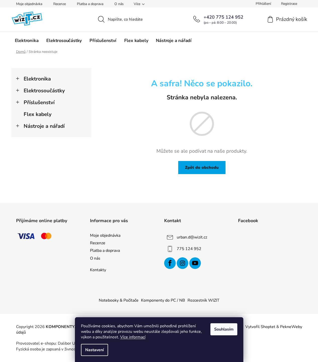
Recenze (59, 4)
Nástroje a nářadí (44, 126)
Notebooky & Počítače (119, 300)
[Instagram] (182, 263)
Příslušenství (39, 102)
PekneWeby (291, 327)
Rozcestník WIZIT (203, 300)
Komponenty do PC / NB (163, 300)
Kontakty (98, 270)
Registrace (289, 3)
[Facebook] (170, 263)
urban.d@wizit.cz (192, 237)
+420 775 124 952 (223, 17)
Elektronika (37, 78)
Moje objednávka (29, 4)
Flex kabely (38, 114)
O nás (119, 4)
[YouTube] (195, 263)
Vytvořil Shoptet (260, 327)
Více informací (133, 337)
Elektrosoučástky (44, 90)
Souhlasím (224, 329)
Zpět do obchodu (202, 167)
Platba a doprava (90, 4)
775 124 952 (189, 249)
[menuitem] (26, 40)
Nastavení (94, 350)
